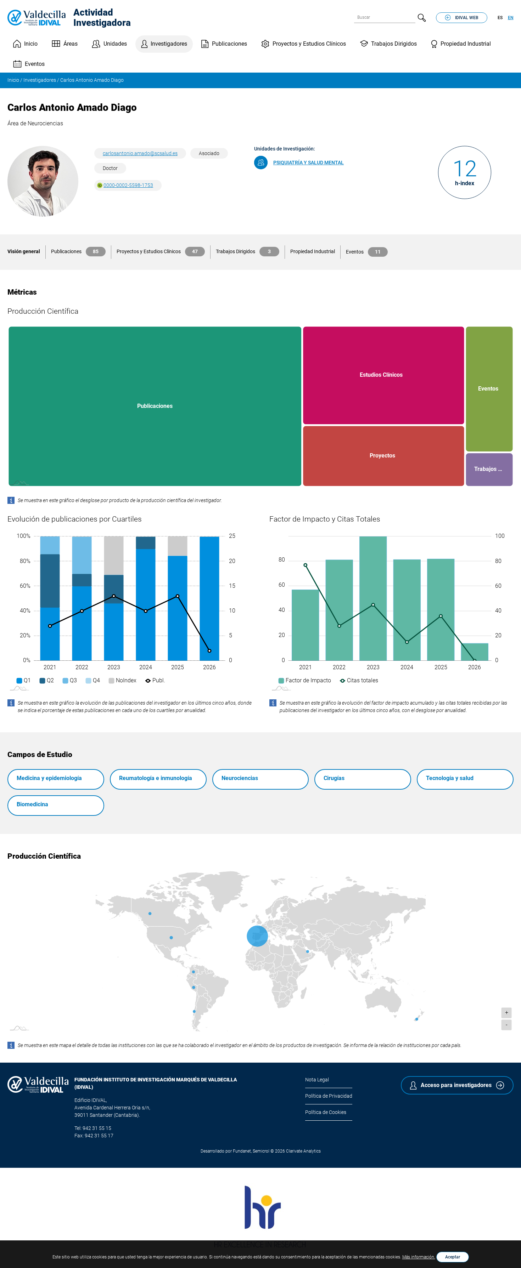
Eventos (35, 64)
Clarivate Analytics (303, 1151)
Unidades (115, 43)
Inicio (31, 43)
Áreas (70, 43)
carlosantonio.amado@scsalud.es (140, 153)
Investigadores (169, 43)
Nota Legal (317, 1079)
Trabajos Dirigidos (394, 43)
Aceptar (452, 1257)
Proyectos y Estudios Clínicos (309, 43)
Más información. (418, 1257)
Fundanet (242, 1151)
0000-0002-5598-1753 (128, 185)
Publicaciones (229, 43)
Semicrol (261, 1151)
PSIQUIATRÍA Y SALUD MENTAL (308, 162)
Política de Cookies (325, 1112)
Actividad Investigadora (102, 17)
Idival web (466, 17)
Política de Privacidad (328, 1096)
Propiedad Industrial (466, 43)
